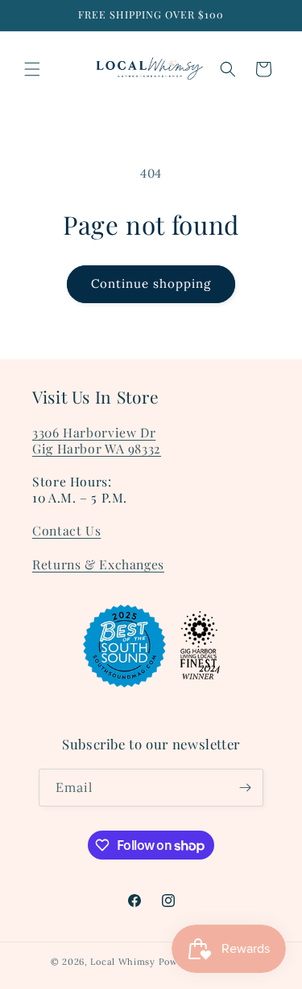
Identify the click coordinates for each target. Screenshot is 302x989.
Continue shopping (151, 283)
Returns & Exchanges (98, 564)
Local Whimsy (122, 961)
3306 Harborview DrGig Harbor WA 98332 (96, 440)
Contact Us (66, 530)
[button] (32, 69)
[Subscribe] (245, 787)
